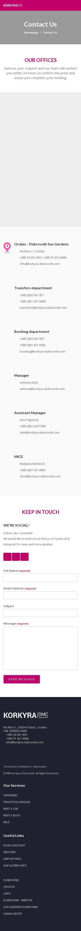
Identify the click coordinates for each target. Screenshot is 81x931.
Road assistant (14, 845)
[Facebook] (7, 557)
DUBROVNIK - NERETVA (17, 900)
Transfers (10, 795)
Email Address (19, 588)
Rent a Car (10, 809)
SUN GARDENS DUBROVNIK (20, 907)
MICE (6, 822)
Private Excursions (16, 802)
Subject (8, 606)
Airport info (12, 859)
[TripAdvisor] (24, 557)
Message (16, 623)
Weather (9, 852)
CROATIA (9, 887)
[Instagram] (16, 557)
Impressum (40, 766)
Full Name (16, 571)
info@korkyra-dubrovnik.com (24, 742)
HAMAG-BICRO (12, 914)
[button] (69, 5)
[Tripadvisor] (21, 756)
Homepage (31, 32)
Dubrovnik (11, 880)
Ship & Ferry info (15, 865)
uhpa (7, 893)
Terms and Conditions (16, 766)
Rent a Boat (11, 815)
